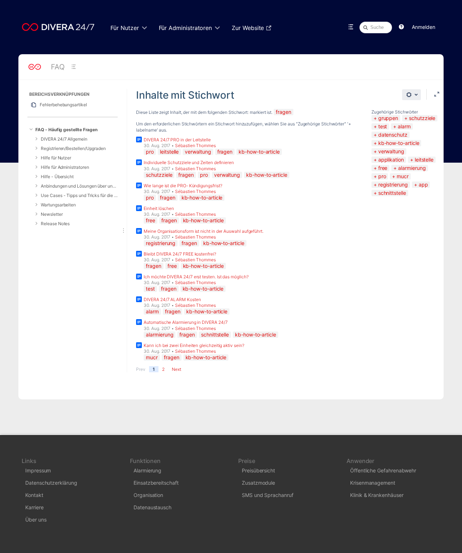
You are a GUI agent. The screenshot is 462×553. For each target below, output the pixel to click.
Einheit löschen (159, 208)
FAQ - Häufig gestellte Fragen (66, 129)
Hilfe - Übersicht (57, 176)
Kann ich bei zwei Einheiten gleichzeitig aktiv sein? (194, 345)
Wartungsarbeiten (58, 204)
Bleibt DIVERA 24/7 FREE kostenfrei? (180, 254)
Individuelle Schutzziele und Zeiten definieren (189, 162)
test (382, 126)
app (423, 184)
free (383, 168)
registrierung (393, 184)
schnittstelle (392, 193)
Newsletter (51, 214)
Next (176, 369)
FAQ (58, 67)
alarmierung (412, 168)
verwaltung (391, 151)
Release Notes (55, 223)
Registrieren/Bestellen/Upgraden (73, 148)
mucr (403, 176)
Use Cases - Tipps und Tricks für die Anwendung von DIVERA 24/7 (79, 195)
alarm (404, 126)
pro (382, 176)
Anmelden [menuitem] (423, 27)
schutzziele (422, 118)
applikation (391, 160)
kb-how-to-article (398, 143)
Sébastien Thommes (195, 145)
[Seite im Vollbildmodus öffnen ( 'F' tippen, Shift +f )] (436, 94)
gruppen (388, 118)
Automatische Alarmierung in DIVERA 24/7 (185, 322)
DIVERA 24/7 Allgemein (64, 139)
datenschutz (392, 135)
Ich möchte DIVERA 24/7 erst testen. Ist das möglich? (196, 276)
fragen (283, 112)
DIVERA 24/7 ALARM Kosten (172, 299)
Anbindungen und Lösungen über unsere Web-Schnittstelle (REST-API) (79, 186)
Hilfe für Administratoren (65, 167)
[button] (401, 27)
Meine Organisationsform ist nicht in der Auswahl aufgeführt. (203, 231)
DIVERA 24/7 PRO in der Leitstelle (177, 139)
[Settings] (411, 94)
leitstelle (424, 160)
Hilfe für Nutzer (56, 157)
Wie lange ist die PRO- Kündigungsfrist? (183, 185)
